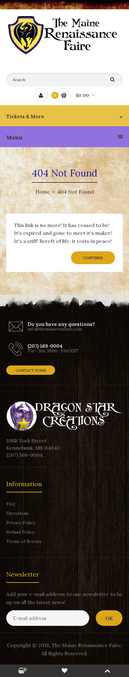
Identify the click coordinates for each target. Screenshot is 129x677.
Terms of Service (24, 541)
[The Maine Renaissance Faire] (64, 53)
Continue (93, 258)
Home (42, 192)
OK (109, 618)
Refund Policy (20, 532)
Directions (17, 513)
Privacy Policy (20, 522)
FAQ (10, 504)
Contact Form (31, 370)
